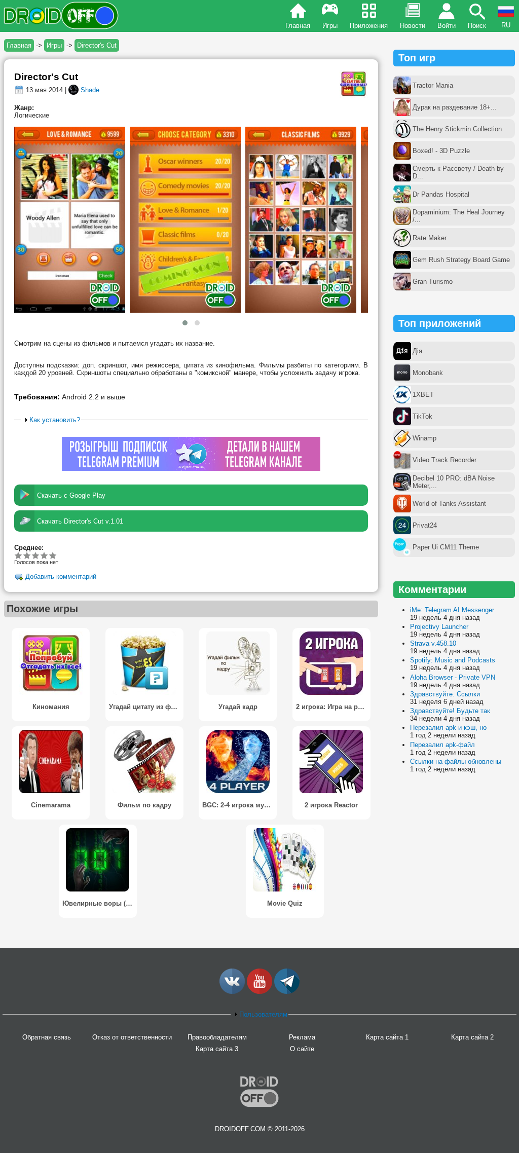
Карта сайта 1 (387, 1037)
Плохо (18, 555)
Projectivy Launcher (439, 626)
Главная (297, 25)
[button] (185, 323)
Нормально (27, 555)
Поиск (477, 25)
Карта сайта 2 (472, 1037)
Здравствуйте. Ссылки (445, 694)
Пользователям (263, 1014)
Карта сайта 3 (217, 1049)
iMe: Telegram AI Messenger (452, 610)
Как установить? (54, 420)
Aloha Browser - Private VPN (452, 677)
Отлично (53, 555)
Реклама (302, 1037)
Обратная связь (46, 1037)
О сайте (302, 1049)
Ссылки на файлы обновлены (455, 761)
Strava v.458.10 (433, 643)
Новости (412, 25)
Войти (446, 25)
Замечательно (44, 555)
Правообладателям (217, 1037)
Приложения (369, 25)
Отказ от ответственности (132, 1037)
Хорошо (35, 555)
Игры (330, 25)
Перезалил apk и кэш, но (448, 727)
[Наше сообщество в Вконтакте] (232, 991)
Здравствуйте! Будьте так (450, 711)
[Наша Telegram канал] (287, 991)
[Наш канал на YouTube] (259, 991)
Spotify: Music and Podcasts (452, 660)
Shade (90, 90)
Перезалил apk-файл (442, 745)
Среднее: (29, 547)
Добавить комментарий (60, 577)
